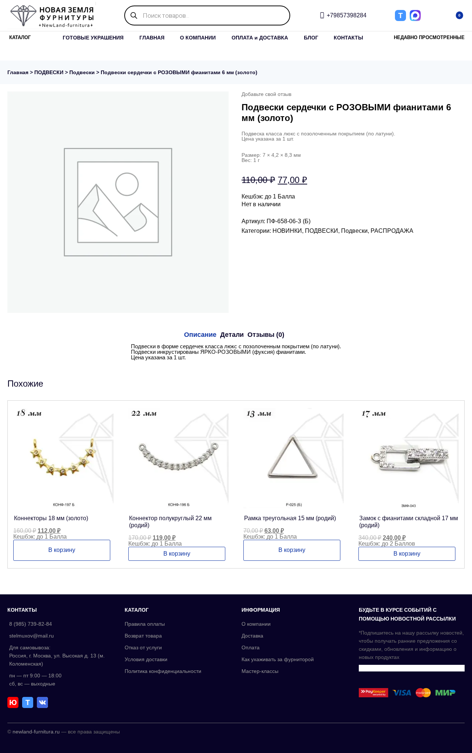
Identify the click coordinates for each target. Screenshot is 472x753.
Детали (232, 334)
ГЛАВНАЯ (151, 37)
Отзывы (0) (265, 334)
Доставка (252, 636)
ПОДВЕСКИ (48, 72)
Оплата (251, 647)
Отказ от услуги (143, 647)
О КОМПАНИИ (198, 37)
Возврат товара (143, 636)
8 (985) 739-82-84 (30, 624)
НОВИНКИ (287, 231)
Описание (200, 334)
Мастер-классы (260, 671)
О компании (256, 624)
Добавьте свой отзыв (266, 94)
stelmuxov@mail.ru (31, 636)
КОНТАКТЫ (348, 37)
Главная (17, 72)
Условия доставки (146, 659)
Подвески (82, 72)
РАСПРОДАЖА (392, 231)
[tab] (200, 334)
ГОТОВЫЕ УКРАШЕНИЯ (93, 37)
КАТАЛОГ (20, 37)
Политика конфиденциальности (163, 671)
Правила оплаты (145, 624)
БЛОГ (311, 37)
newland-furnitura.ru (36, 732)
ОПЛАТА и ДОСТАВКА (260, 37)
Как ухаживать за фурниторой (278, 659)
